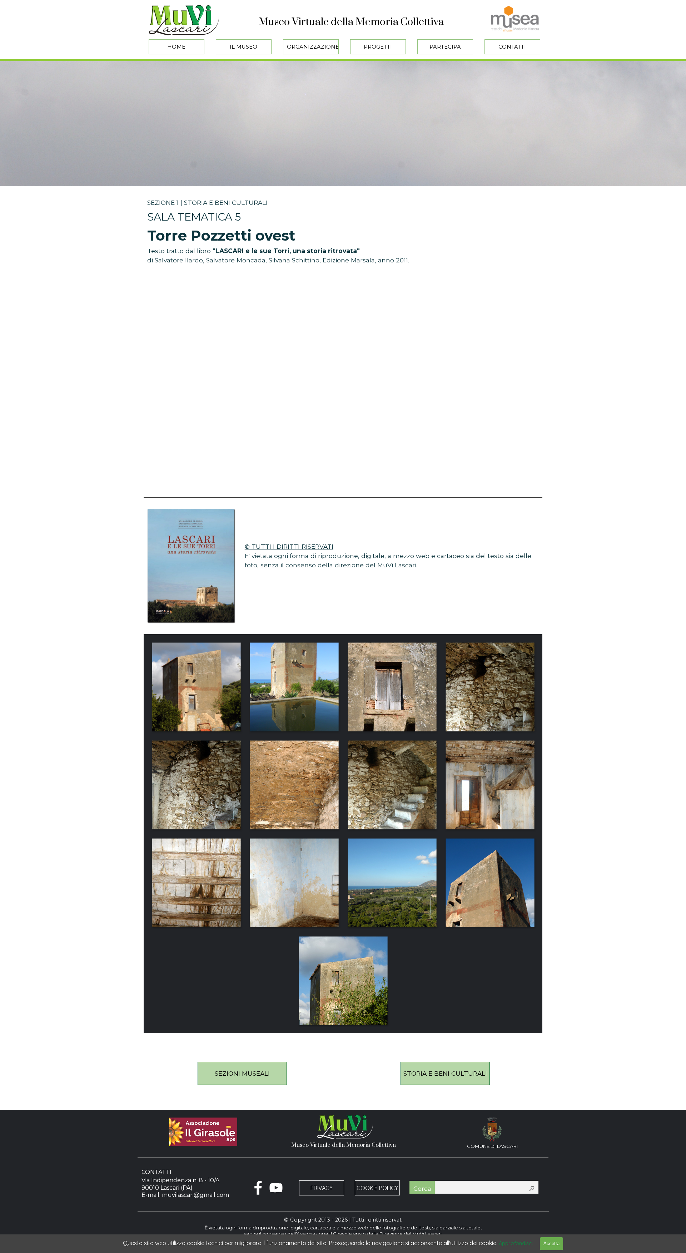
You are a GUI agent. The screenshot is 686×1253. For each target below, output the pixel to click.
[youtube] (276, 1188)
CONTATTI (512, 47)
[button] (196, 687)
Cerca (422, 1188)
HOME (176, 47)
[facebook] (258, 1188)
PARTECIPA (445, 47)
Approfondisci (516, 1243)
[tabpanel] (343, 229)
